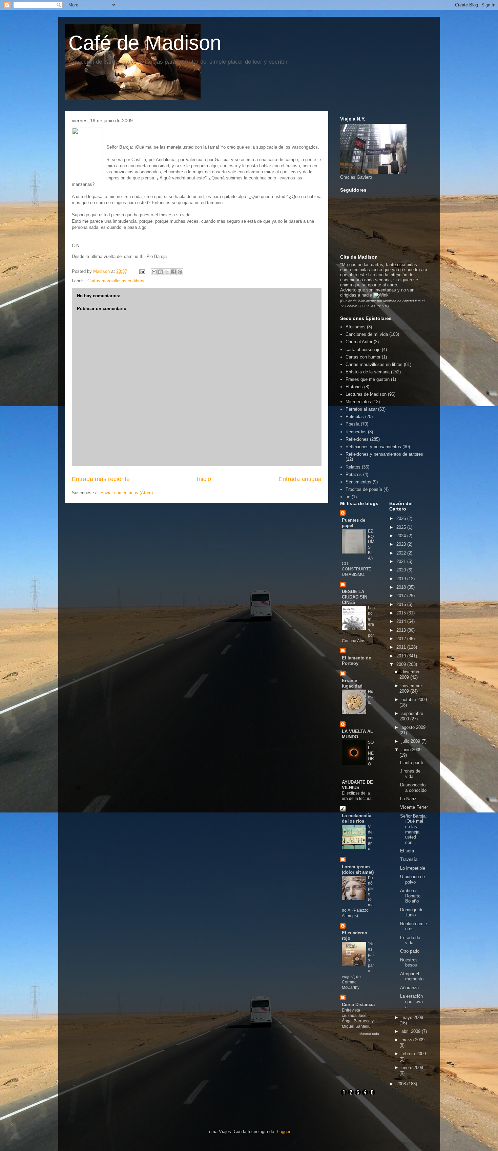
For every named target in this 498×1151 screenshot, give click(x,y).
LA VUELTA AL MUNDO (357, 734)
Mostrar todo (369, 1034)
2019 (401, 578)
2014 (401, 621)
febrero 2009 (413, 1053)
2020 (401, 569)
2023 (401, 544)
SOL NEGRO (371, 753)
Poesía (352, 424)
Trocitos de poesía (364, 489)
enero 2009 (412, 1067)
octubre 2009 (414, 699)
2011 (401, 647)
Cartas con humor (363, 357)
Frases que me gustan (368, 379)
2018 (401, 587)
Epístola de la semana (368, 371)
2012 (401, 638)
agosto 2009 (413, 727)
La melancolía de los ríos (356, 818)
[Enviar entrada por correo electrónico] (142, 271)
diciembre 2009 (409, 674)
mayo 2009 (412, 1017)
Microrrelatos (358, 401)
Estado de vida (410, 940)
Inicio (204, 479)
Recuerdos (356, 431)
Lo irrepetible (412, 868)
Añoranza (409, 987)
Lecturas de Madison (366, 394)
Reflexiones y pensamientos (373, 446)
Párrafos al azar (361, 409)
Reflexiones (357, 439)
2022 (401, 553)
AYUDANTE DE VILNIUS (357, 785)
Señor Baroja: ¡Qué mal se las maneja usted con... (413, 829)
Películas (355, 416)
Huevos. (371, 697)
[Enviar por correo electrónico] (154, 271)
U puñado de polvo (412, 879)
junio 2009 (411, 749)
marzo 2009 (412, 1039)
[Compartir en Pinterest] (180, 271)
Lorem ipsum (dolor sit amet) (358, 869)
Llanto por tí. (412, 762)
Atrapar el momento (411, 976)
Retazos (354, 474)
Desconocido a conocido (413, 787)
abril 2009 (411, 1031)
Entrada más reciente (101, 479)
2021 (401, 561)
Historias (354, 386)
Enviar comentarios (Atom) (126, 492)
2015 (401, 612)
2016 (401, 604)
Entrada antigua (299, 479)
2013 (401, 630)
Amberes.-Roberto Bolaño (410, 896)
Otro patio (409, 951)
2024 (401, 535)
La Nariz (408, 798)
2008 (401, 1083)
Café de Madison (144, 42)
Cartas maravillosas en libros (115, 280)
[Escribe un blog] (160, 271)
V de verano (371, 837)
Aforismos (356, 326)
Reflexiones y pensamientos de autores (384, 454)
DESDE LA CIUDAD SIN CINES (354, 597)
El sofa (407, 850)
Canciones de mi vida (367, 334)
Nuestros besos (409, 962)
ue (348, 496)
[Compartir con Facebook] (173, 271)
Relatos (353, 467)
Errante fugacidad (352, 683)
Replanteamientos (413, 926)
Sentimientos (358, 481)
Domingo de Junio (411, 912)
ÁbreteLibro (412, 301)
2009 (401, 664)
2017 (401, 595)
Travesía (408, 859)
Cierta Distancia (358, 1004)
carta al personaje (363, 349)
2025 (401, 527)
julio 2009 (411, 741)
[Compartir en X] (167, 271)
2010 (401, 655)
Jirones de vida (410, 773)
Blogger (282, 1131)
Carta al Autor (359, 341)
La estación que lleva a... (411, 1001)
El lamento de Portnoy (356, 660)
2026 (401, 518)
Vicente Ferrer (414, 807)
